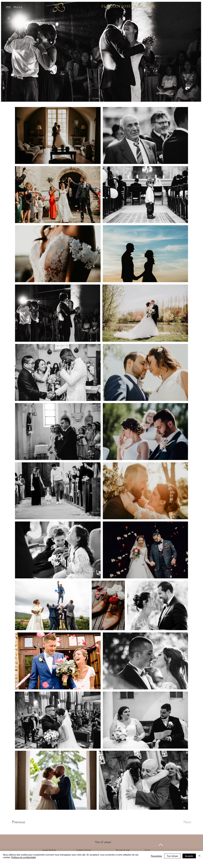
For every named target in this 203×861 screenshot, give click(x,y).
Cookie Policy (84, 850)
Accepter (189, 855)
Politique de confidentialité (23, 857)
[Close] (199, 856)
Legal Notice (49, 850)
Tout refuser (172, 855)
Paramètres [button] (156, 855)
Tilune (147, 850)
